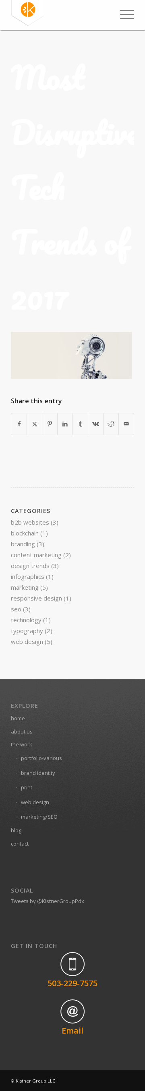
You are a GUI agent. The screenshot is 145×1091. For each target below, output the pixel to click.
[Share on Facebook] (19, 423)
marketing (25, 587)
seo (16, 609)
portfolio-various (41, 758)
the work (21, 744)
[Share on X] (34, 423)
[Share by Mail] (126, 423)
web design (27, 641)
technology (26, 620)
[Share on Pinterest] (49, 423)
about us (22, 731)
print (26, 787)
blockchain (25, 533)
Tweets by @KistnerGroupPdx (47, 901)
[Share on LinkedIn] (65, 423)
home (18, 718)
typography (27, 631)
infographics (27, 576)
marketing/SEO (39, 816)
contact (20, 843)
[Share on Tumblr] (80, 423)
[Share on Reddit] (111, 423)
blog (16, 830)
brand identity (38, 772)
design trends (30, 566)
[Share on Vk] (95, 423)
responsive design (36, 598)
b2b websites (30, 522)
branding (23, 544)
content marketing (36, 555)
